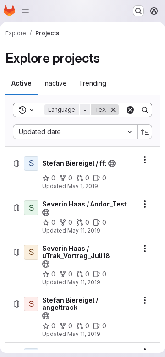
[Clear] (130, 109)
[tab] (22, 83)
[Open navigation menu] (25, 11)
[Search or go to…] (138, 10)
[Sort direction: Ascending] (145, 131)
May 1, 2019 (82, 186)
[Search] (145, 110)
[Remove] (113, 109)
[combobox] (75, 131)
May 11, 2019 (83, 230)
